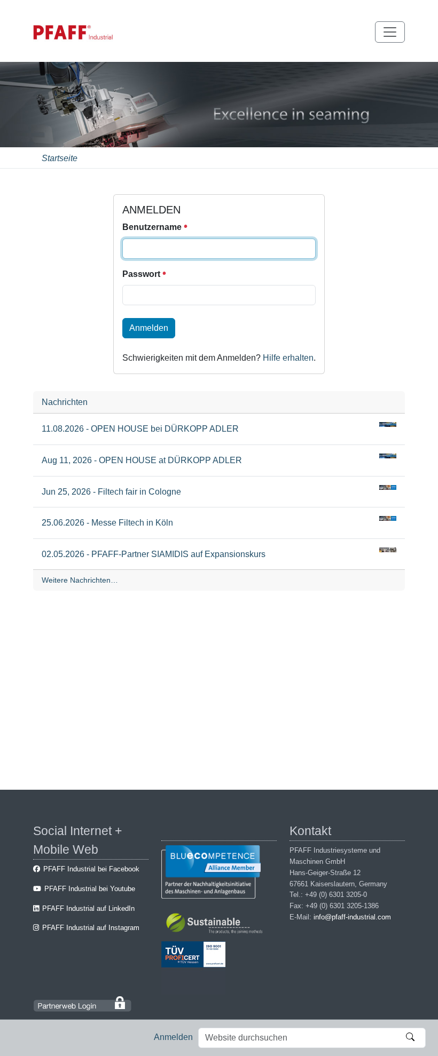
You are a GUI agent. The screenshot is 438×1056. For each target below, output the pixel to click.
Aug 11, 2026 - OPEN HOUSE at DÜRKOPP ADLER (142, 460)
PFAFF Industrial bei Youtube (89, 889)
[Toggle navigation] (390, 32)
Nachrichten (65, 402)
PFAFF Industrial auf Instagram (90, 928)
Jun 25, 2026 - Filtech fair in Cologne (111, 491)
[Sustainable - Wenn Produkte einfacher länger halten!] (216, 925)
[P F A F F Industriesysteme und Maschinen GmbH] (73, 32)
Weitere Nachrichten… (80, 580)
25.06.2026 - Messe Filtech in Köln (107, 522)
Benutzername (153, 227)
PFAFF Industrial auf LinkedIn (88, 908)
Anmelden (173, 1037)
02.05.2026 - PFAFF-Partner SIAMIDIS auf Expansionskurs (153, 554)
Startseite (59, 158)
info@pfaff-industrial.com (352, 917)
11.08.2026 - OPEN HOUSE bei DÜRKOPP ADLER (140, 428)
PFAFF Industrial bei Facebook (91, 869)
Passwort (142, 274)
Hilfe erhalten (288, 357)
